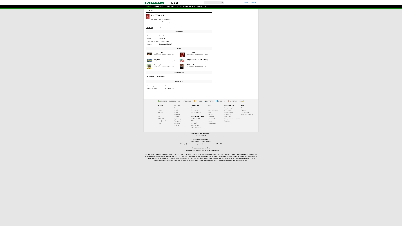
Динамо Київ (161, 76)
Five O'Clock (227, 116)
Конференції (201, 7)
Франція (176, 116)
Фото (182, 7)
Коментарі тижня (213, 110)
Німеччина (177, 114)
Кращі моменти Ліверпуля (232, 119)
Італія (176, 112)
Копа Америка (195, 125)
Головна (148, 7)
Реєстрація (253, 2)
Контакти (243, 108)
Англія (176, 108)
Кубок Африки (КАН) (197, 127)
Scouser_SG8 (191, 53)
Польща (176, 125)
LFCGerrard (190, 65)
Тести (209, 112)
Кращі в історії (228, 108)
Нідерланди (177, 119)
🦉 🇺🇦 (236, 101)
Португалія (177, 121)
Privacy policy (245, 112)
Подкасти (210, 114)
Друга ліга (160, 112)
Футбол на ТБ (190, 7)
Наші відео (211, 116)
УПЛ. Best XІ (227, 110)
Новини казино (212, 123)
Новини (156, 7)
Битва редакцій (228, 112)
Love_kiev (157, 59)
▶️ (198, 101)
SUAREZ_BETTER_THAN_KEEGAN (197, 59)
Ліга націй (194, 123)
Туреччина (177, 123)
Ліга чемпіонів (195, 108)
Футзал (160, 123)
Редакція (243, 110)
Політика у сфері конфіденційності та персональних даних (201, 150)
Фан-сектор (211, 108)
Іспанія (176, 110)
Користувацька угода (247, 114)
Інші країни (161, 118)
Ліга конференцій (196, 112)
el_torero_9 (157, 65)
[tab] (149, 28)
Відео (176, 7)
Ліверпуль (150, 76)
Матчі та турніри (166, 7)
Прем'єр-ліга (161, 108)
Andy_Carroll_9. (158, 53)
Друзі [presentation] (159, 27)
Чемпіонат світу (195, 118)
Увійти (246, 2)
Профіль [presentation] (149, 27)
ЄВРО (193, 121)
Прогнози (210, 121)
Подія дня (227, 121)
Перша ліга (161, 110)
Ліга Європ (194, 110)
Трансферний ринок (163, 121)
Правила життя (228, 114)
